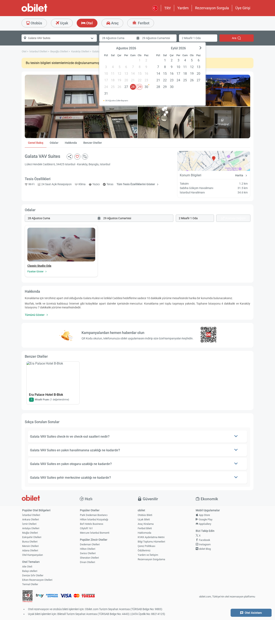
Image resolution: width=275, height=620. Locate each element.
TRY (167, 8)
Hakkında (71, 142)
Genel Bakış (35, 142)
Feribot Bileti (145, 528)
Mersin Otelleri (30, 546)
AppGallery (204, 523)
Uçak (63, 23)
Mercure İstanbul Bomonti (94, 532)
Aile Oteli (27, 566)
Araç (114, 23)
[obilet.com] (44, 11)
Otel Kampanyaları (32, 554)
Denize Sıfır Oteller (32, 575)
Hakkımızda (144, 532)
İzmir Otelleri (29, 523)
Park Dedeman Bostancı (94, 515)
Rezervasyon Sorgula (212, 8)
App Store (204, 515)
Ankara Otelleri (30, 519)
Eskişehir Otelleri (31, 537)
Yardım (183, 8)
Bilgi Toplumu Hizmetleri (151, 541)
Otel (89, 23)
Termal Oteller (30, 584)
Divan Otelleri (87, 562)
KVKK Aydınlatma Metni (151, 537)
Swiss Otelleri (88, 553)
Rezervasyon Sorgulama (151, 559)
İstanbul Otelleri (31, 515)
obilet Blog (204, 548)
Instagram (204, 544)
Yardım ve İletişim (148, 554)
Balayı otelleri (29, 570)
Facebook (204, 539)
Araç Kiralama (146, 523)
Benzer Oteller (92, 142)
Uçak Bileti (144, 519)
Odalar (54, 142)
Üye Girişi (242, 8)
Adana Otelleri (30, 550)
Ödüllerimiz (144, 550)
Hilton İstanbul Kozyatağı (94, 519)
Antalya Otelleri (30, 528)
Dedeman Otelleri (90, 544)
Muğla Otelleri (30, 532)
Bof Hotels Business (91, 523)
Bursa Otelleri (29, 541)
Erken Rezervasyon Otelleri (37, 579)
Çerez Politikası (146, 546)
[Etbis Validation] (27, 597)
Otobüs (36, 23)
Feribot (143, 23)
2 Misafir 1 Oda (191, 38)
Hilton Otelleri (87, 548)
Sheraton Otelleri (89, 557)
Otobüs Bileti (145, 515)
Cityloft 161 (86, 528)
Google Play (205, 519)
